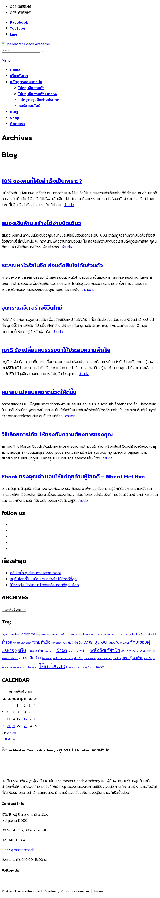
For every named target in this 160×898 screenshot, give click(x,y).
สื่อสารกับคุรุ (47, 658)
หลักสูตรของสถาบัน (26, 82)
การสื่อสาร (84, 634)
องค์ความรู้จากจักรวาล (63, 658)
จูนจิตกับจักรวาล (118, 642)
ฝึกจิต (61, 650)
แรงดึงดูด (149, 658)
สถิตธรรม (149, 651)
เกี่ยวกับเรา (19, 76)
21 (13, 726)
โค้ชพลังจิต (33, 667)
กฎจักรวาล (28, 634)
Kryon (5, 634)
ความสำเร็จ (41, 642)
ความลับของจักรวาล (22, 642)
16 (25, 719)
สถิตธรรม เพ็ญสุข (10, 658)
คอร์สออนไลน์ (29, 105)
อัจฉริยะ (78, 658)
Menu (6, 60)
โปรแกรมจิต (71, 667)
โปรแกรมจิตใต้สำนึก (86, 667)
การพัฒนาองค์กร (68, 634)
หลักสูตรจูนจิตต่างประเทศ (38, 99)
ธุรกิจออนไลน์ (35, 651)
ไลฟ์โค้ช (100, 667)
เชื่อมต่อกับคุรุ (90, 658)
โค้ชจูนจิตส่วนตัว (31, 88)
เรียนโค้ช (117, 658)
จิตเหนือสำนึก (70, 642)
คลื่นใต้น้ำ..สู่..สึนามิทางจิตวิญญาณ (35, 573)
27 (9, 732)
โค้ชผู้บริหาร (22, 667)
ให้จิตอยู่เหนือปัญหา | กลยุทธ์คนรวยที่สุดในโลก (44, 585)
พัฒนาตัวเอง (128, 651)
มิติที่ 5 (139, 651)
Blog (14, 112)
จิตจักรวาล (56, 642)
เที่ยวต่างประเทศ (104, 658)
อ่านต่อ (69, 205)
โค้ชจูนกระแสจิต (9, 667)
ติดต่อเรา (17, 124)
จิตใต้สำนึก (86, 642)
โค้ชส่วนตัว (52, 665)
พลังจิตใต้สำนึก (105, 650)
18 (34, 719)
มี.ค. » (10, 739)
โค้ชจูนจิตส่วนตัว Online (37, 94)
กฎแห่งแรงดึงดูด (46, 634)
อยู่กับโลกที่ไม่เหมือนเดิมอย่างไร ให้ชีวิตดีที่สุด (43, 579)
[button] (42, 51)
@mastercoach (22, 849)
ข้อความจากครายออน (101, 634)
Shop (14, 118)
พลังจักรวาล (73, 651)
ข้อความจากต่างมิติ (120, 634)
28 (14, 732)
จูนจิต (101, 641)
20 (9, 726)
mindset (15, 634)
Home (15, 70)
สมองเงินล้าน (30, 658)
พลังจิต (84, 650)
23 (26, 726)
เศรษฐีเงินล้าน (132, 658)
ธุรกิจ (20, 650)
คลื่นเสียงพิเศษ (138, 634)
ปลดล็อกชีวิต (50, 651)
